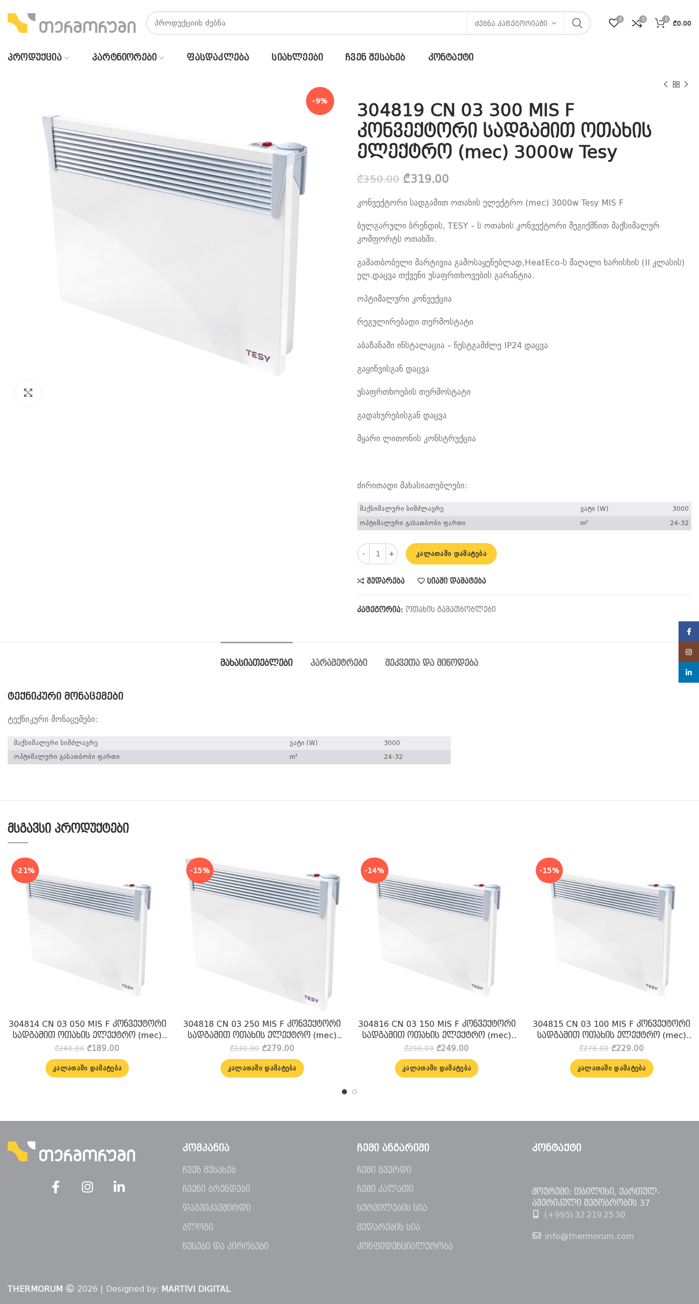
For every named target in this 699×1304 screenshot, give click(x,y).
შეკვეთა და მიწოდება (431, 663)
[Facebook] (56, 1187)
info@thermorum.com (589, 1236)
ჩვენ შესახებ (209, 1170)
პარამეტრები (339, 663)
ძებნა (577, 23)
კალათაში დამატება (451, 553)
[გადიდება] (28, 393)
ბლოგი (198, 1227)
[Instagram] (87, 1187)
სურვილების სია (392, 1208)
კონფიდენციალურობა (405, 1246)
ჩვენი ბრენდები (216, 1189)
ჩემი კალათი (385, 1189)
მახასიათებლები (257, 663)
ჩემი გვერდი (384, 1170)
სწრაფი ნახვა (159, 893)
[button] (87, 1068)
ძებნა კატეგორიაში (511, 24)
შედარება (386, 580)
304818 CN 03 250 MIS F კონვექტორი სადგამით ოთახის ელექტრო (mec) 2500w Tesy (262, 1030)
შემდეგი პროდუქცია (686, 84)
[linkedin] (119, 1187)
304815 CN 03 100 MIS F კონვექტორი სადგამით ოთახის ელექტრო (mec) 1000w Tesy (611, 1030)
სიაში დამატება (456, 580)
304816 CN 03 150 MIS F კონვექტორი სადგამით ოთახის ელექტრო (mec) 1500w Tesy (437, 1030)
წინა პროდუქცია (666, 84)
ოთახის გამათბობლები (451, 609)
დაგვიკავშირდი (217, 1208)
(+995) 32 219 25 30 (584, 1215)
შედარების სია (388, 1227)
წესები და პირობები (226, 1246)
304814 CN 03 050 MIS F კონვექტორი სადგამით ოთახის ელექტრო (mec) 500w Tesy (87, 1030)
